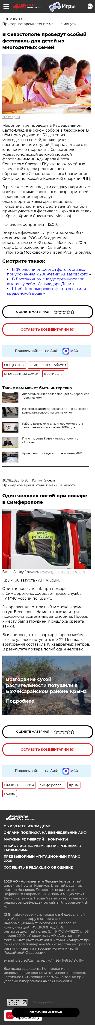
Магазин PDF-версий (24, 839)
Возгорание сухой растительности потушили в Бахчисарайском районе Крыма (46, 685)
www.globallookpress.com (63, 572)
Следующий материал (46, 1012)
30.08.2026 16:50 (15, 480)
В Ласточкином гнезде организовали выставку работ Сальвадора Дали (45, 281)
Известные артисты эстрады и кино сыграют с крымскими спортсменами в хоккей (55, 410)
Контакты (58, 839)
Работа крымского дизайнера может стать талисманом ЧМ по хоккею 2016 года (52, 425)
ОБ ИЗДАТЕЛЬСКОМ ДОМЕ (27, 826)
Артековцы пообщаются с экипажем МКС (52, 453)
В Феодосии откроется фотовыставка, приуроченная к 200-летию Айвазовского (47, 272)
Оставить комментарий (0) (47, 329)
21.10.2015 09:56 (14, 19)
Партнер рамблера (43, 1002)
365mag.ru (11, 117)
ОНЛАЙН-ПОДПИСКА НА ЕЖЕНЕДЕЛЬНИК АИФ (45, 833)
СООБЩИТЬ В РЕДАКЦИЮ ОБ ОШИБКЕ (38, 867)
